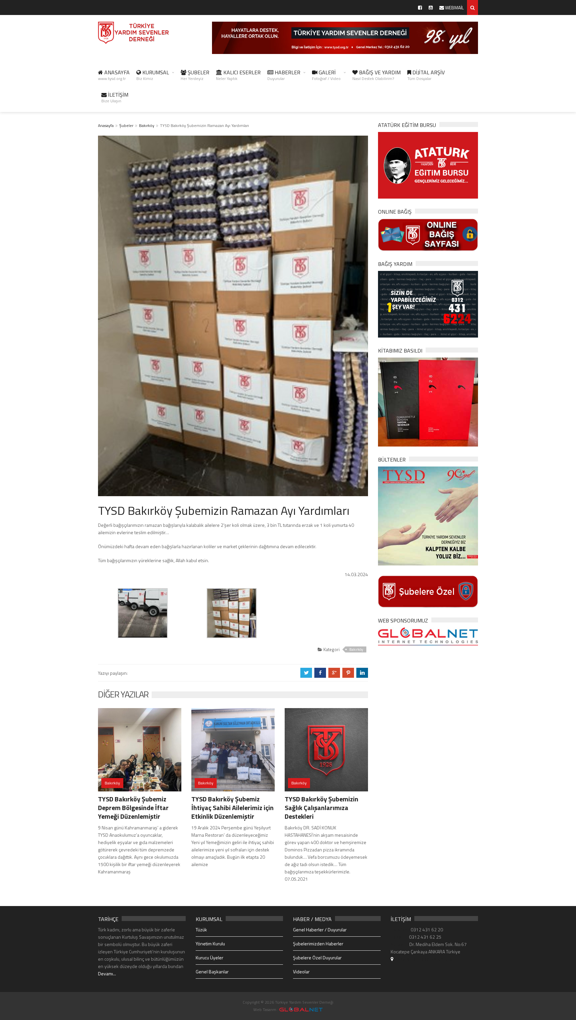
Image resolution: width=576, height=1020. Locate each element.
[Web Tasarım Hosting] (428, 635)
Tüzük (201, 929)
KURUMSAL (152, 75)
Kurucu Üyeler (209, 957)
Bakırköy (146, 125)
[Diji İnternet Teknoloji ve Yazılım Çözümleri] (301, 1009)
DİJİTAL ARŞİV (426, 75)
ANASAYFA (114, 75)
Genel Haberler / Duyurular (320, 929)
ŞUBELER (195, 75)
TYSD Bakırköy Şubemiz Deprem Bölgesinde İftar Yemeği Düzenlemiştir (133, 807)
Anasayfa (106, 125)
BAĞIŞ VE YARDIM (376, 75)
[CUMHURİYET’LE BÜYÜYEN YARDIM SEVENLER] (428, 401)
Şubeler (126, 125)
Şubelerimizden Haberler (318, 943)
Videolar (301, 971)
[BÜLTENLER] (428, 515)
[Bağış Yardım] (428, 303)
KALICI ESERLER (238, 75)
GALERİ (326, 75)
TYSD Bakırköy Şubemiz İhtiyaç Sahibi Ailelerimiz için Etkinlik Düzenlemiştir (232, 807)
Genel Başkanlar (212, 971)
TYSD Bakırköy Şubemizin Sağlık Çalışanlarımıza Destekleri (321, 807)
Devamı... (107, 973)
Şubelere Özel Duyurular (317, 957)
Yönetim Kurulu (210, 943)
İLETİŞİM (114, 97)
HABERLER (283, 75)
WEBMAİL (454, 7)
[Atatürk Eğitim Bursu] (428, 164)
